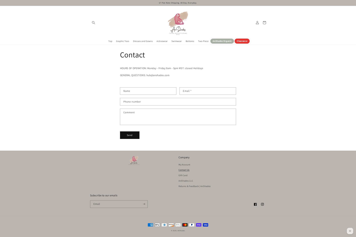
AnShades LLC (186, 180)
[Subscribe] (144, 204)
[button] (93, 22)
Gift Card (183, 175)
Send (130, 135)
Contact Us (184, 169)
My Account (184, 164)
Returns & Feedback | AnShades (195, 186)
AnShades (181, 230)
